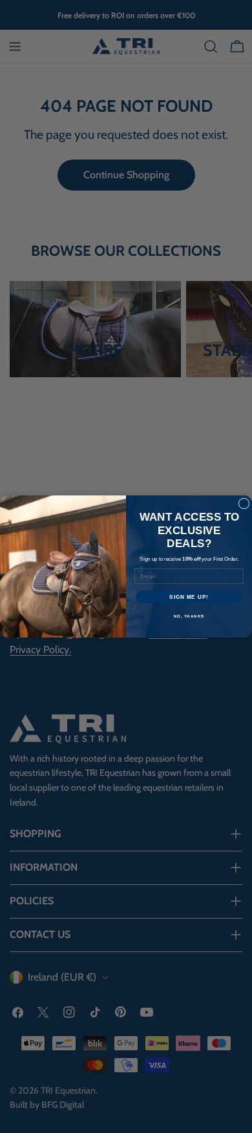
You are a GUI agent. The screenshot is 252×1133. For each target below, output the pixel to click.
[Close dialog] (244, 503)
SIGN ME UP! (189, 597)
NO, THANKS (189, 616)
